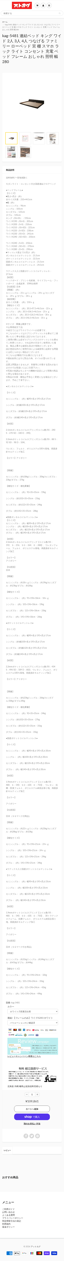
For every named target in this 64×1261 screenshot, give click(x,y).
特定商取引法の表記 (11, 1221)
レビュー (7, 1150)
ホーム (5, 22)
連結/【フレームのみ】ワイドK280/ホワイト (30, 1017)
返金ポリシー (8, 1227)
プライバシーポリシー (12, 1218)
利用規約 (6, 1224)
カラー (10, 1006)
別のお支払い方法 (32, 1123)
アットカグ (35, 1246)
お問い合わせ (8, 1212)
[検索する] (60, 13)
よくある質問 (8, 1215)
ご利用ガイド (8, 1209)
